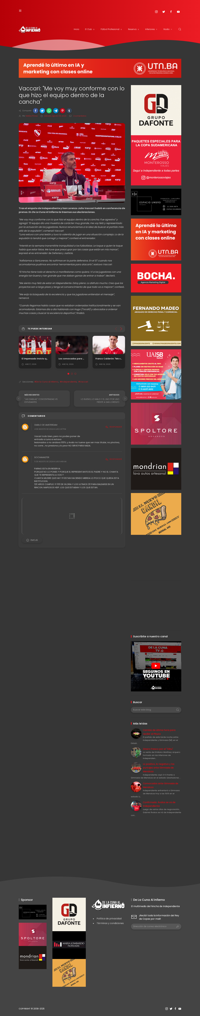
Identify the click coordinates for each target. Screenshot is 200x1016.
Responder (116, 426)
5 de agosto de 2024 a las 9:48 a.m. (50, 461)
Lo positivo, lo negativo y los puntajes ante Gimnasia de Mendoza (158, 767)
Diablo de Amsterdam (45, 425)
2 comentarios (79, 116)
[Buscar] (179, 29)
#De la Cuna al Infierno (46, 381)
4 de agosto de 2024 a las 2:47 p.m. (50, 429)
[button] (35, 110)
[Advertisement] (156, 555)
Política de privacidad (109, 918)
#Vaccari (83, 381)
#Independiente (68, 381)
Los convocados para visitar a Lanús (78, 358)
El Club (88, 29)
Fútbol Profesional (110, 29)
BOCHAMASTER (41, 457)
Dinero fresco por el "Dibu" (158, 749)
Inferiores (150, 29)
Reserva (132, 29)
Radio (167, 29)
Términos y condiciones (110, 923)
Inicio (76, 29)
